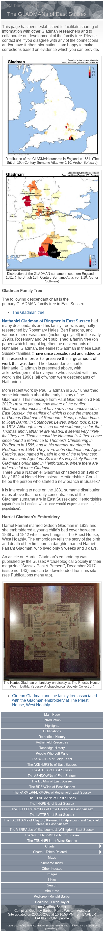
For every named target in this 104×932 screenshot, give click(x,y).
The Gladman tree (28, 312)
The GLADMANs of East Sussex (52, 798)
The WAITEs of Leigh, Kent (52, 759)
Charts (50, 846)
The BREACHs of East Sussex (52, 787)
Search (52, 885)
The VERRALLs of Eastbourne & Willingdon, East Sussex (52, 830)
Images (52, 874)
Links (52, 880)
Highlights (52, 726)
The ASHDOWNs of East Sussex (52, 776)
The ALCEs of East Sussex (52, 770)
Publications (52, 731)
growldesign (52, 928)
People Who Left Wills (52, 753)
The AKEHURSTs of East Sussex (52, 765)
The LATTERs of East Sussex (52, 815)
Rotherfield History (52, 737)
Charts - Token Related (50, 852)
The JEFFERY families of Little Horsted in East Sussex (52, 809)
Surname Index (52, 863)
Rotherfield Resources (52, 742)
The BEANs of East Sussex (52, 781)
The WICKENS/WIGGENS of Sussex (52, 835)
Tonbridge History (52, 748)
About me (52, 891)
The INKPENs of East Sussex (52, 803)
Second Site (52, 925)
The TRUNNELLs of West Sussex (52, 841)
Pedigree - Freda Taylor (52, 902)
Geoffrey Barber (40, 911)
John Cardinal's (36, 925)
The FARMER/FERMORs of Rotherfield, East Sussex (52, 792)
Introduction (52, 720)
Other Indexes (52, 869)
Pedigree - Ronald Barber (52, 896)
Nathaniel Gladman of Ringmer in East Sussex (46, 321)
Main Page (52, 714)
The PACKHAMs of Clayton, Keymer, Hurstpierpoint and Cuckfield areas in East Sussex (52, 822)
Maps (52, 857)
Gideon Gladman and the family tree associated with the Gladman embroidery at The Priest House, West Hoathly (54, 700)
